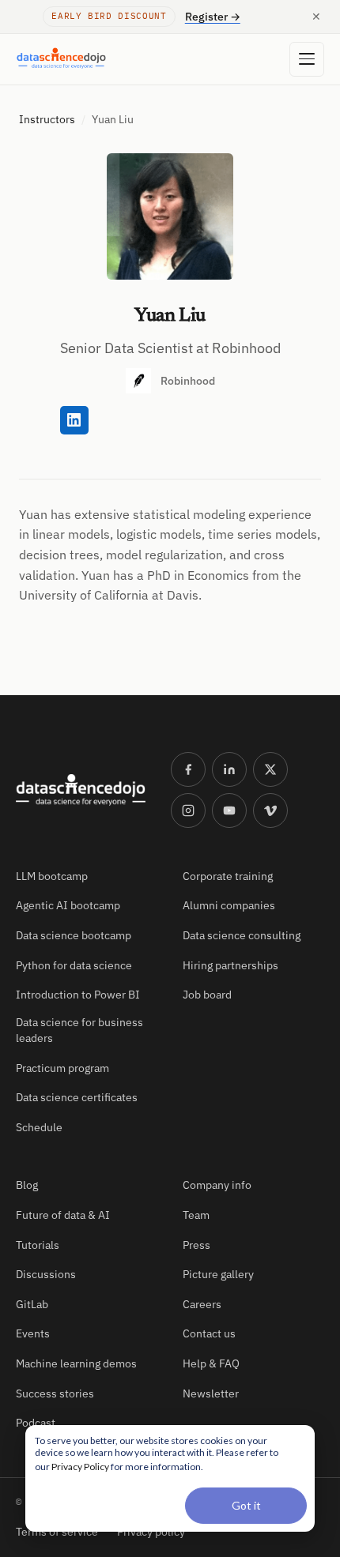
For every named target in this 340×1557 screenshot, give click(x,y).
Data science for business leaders (79, 1030)
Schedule (39, 1127)
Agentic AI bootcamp (68, 905)
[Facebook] (188, 769)
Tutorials (37, 1245)
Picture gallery (218, 1274)
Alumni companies (229, 905)
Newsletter (211, 1393)
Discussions (46, 1274)
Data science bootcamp (73, 935)
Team (196, 1215)
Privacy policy (151, 1532)
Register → (212, 16)
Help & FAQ (211, 1363)
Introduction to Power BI (78, 994)
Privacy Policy (80, 1466)
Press (196, 1245)
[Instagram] (188, 810)
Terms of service (57, 1532)
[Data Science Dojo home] (80, 790)
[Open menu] (306, 59)
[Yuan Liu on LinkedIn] (74, 420)
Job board (207, 994)
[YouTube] (229, 810)
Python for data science (74, 965)
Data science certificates (77, 1097)
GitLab (32, 1304)
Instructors (47, 119)
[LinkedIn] (229, 769)
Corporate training (228, 876)
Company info (217, 1185)
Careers (202, 1304)
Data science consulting (241, 935)
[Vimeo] (270, 810)
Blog (27, 1185)
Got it (246, 1505)
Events (33, 1333)
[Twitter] (270, 769)
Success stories (55, 1393)
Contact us (209, 1333)
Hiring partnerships (230, 965)
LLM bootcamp (52, 876)
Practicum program (62, 1068)
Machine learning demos (76, 1363)
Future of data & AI (63, 1215)
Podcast (35, 1423)
